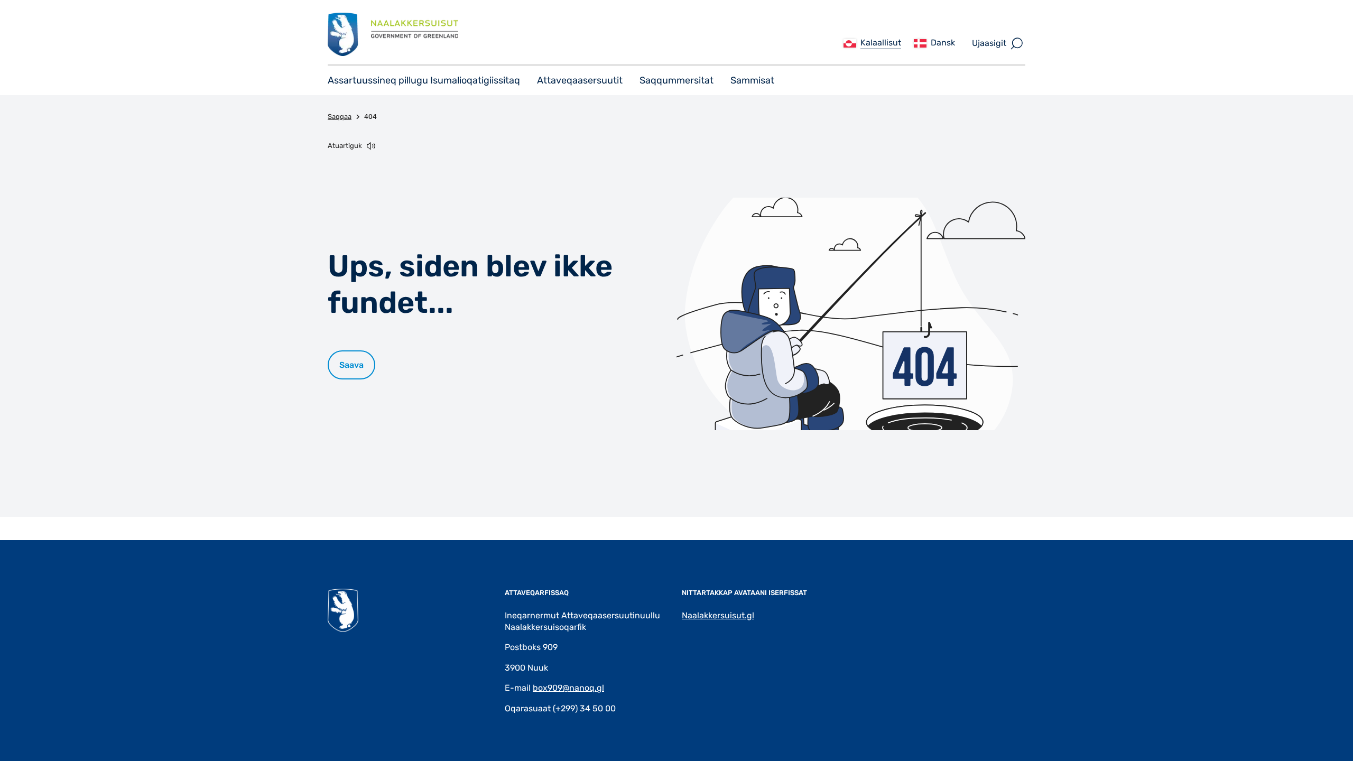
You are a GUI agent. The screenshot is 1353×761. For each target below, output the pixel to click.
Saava (351, 365)
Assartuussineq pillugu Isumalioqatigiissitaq (424, 80)
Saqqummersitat (676, 80)
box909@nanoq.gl (568, 688)
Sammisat (752, 80)
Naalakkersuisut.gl (718, 615)
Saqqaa (339, 116)
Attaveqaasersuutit (580, 80)
